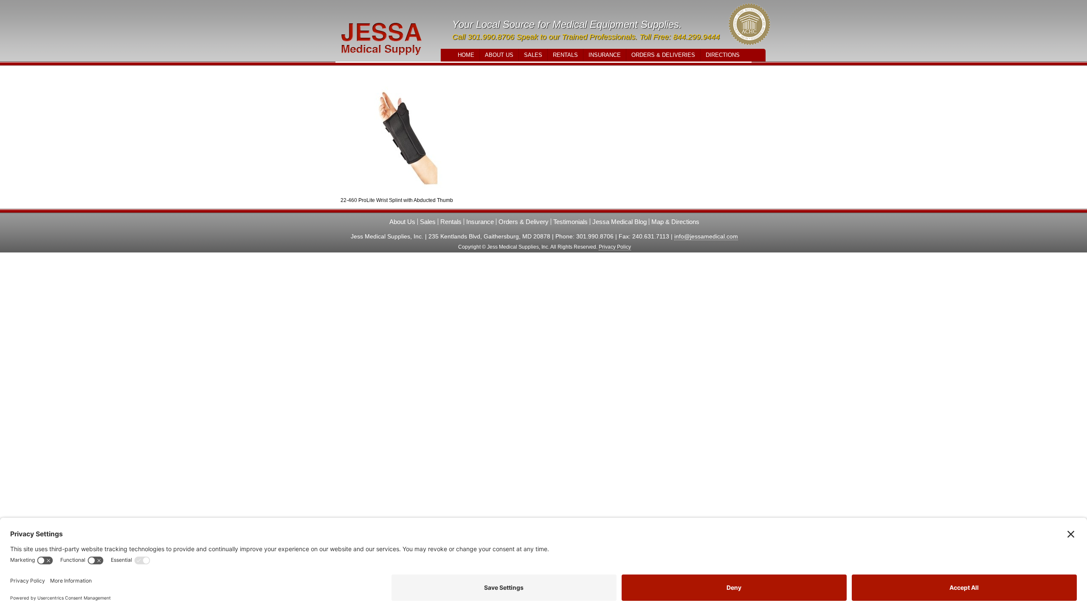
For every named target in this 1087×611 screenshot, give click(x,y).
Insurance (605, 55)
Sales (533, 55)
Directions (723, 55)
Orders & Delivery (523, 222)
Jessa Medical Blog (619, 222)
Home (466, 55)
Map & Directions (675, 222)
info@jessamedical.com (706, 236)
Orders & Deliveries (663, 55)
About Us (499, 55)
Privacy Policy (615, 247)
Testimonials (570, 222)
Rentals (565, 55)
